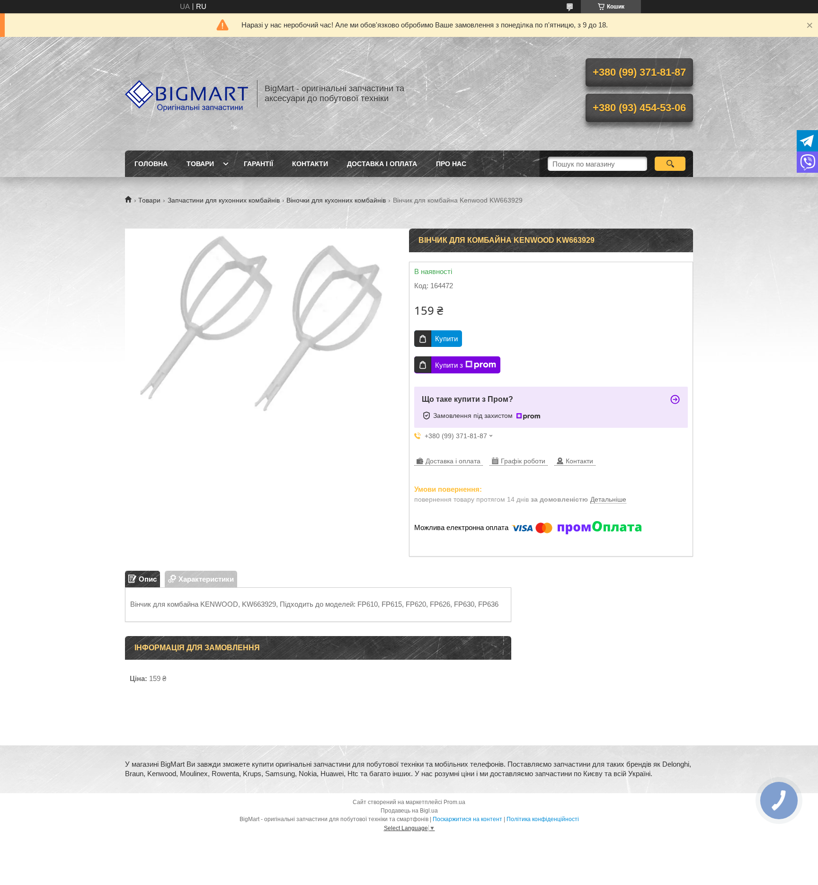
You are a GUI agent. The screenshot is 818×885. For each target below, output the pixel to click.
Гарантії (258, 164)
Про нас (451, 164)
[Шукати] (670, 164)
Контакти (310, 164)
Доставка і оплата (382, 164)
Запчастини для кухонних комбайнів (224, 200)
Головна (151, 164)
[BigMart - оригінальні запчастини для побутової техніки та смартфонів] (186, 93)
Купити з (449, 365)
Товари (200, 164)
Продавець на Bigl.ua (409, 810)
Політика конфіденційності (543, 819)
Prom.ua (454, 802)
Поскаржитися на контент (467, 819)
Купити (446, 339)
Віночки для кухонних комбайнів (336, 200)
